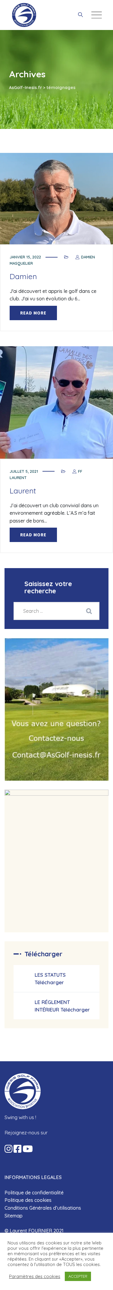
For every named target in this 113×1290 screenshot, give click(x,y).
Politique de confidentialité (34, 1193)
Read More (33, 313)
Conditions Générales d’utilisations (43, 1208)
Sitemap (14, 1216)
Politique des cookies (28, 1200)
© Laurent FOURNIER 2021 (34, 1231)
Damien (23, 276)
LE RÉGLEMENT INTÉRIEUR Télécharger (62, 1006)
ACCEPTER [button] (77, 1276)
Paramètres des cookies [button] (34, 1276)
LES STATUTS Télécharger (50, 978)
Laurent (23, 490)
